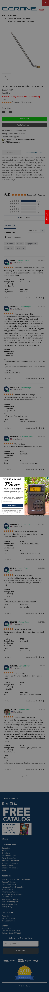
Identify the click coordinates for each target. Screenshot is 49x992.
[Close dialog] (47, 478)
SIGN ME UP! (12, 505)
